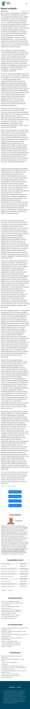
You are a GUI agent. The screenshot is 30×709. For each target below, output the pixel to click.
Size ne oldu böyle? (5, 563)
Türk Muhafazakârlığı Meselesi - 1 (8, 586)
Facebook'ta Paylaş (15, 492)
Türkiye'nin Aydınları (5, 581)
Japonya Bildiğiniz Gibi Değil (9, 613)
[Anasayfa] (6, 3)
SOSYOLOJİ (9, 486)
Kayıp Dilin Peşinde (6, 629)
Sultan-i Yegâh (5, 605)
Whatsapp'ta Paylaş (15, 501)
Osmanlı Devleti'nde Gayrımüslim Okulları (12, 603)
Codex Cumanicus (6, 608)
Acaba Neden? (4, 579)
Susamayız (3, 566)
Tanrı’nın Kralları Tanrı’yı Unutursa (10, 674)
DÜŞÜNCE (3, 486)
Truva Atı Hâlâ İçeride (7, 677)
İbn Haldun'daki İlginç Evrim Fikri (9, 616)
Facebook (12, 687)
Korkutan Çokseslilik (7, 646)
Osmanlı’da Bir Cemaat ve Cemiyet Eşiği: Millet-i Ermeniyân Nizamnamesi (13, 668)
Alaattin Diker (4, 11)
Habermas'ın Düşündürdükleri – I (8, 573)
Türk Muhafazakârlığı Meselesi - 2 (8, 584)
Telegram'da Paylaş (15, 505)
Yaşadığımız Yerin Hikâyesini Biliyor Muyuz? (12, 666)
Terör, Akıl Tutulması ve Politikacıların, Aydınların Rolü (15, 634)
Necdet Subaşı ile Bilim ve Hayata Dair (11, 643)
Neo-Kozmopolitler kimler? (7, 576)
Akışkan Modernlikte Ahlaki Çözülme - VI (12, 675)
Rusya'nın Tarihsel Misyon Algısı (9, 641)
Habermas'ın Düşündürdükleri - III (9, 568)
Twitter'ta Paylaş (15, 496)
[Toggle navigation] (26, 4)
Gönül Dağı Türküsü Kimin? (8, 618)
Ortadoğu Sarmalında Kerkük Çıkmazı (11, 644)
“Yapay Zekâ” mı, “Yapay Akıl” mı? (10, 662)
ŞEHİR (14, 486)
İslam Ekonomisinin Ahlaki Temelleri (11, 606)
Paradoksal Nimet (6, 636)
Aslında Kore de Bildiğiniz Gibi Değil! (10, 601)
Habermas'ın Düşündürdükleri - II (8, 571)
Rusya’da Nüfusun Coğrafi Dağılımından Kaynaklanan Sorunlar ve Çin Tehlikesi (11, 610)
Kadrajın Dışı (5, 664)
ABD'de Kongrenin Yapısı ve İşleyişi (10, 615)
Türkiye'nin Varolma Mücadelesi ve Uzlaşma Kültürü (15, 628)
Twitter (19, 687)
